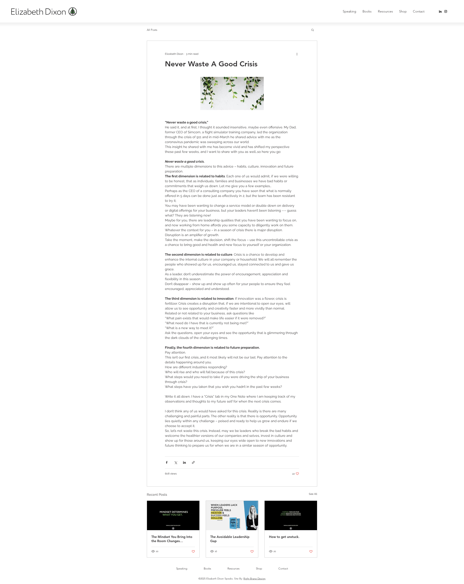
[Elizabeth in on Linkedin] (440, 11)
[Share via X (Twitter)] (175, 462)
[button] (312, 29)
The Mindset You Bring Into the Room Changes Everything (171, 539)
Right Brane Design (254, 578)
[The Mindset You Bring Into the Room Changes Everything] (173, 515)
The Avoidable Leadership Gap (229, 539)
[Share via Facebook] (166, 462)
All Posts (152, 30)
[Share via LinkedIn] (184, 462)
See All (313, 493)
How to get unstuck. (284, 537)
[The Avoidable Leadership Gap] (232, 515)
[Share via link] (193, 462)
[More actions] (297, 54)
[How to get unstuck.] (291, 515)
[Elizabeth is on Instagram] (446, 11)
